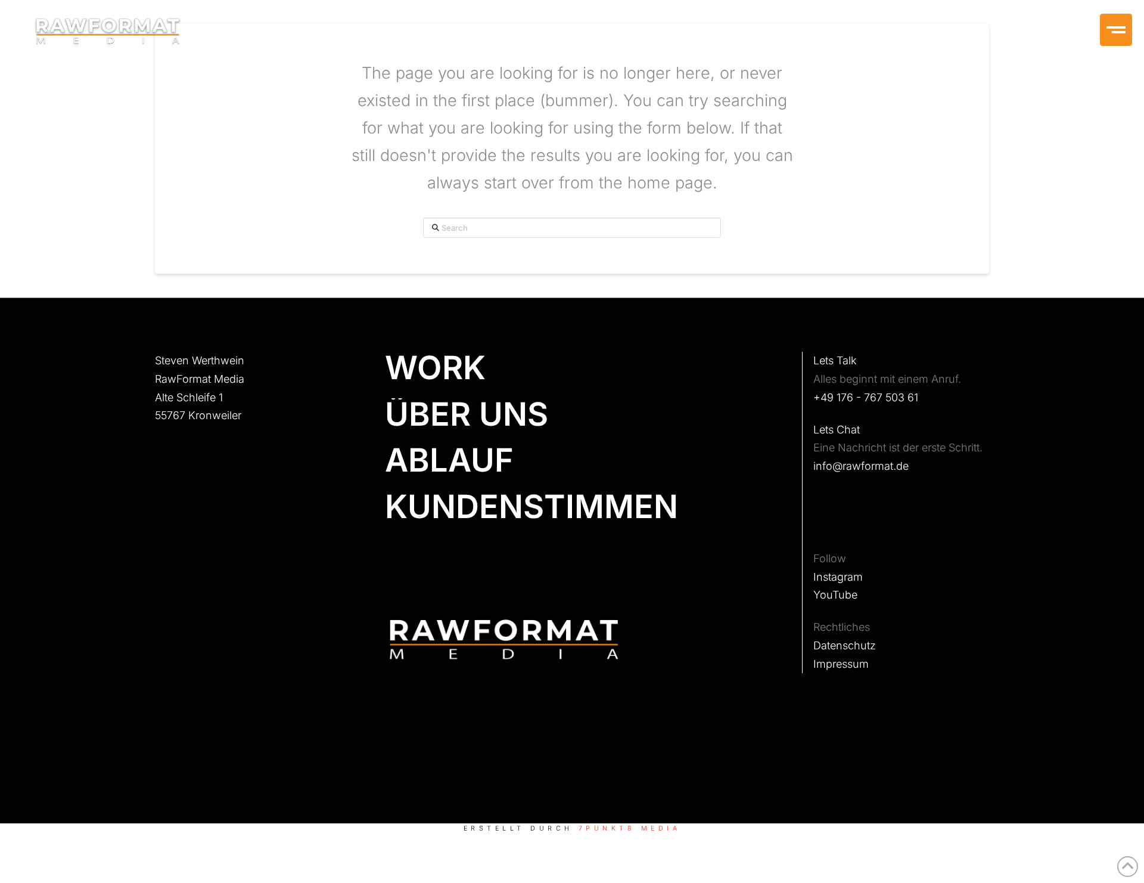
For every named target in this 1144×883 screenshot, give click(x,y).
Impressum (841, 664)
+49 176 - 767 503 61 (865, 397)
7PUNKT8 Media (629, 828)
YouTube (835, 594)
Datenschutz (844, 645)
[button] (1116, 30)
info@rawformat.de (861, 466)
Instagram (838, 577)
